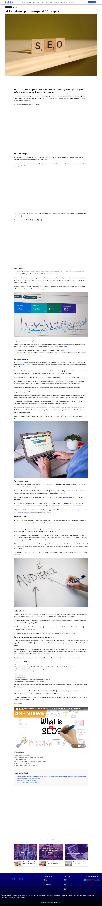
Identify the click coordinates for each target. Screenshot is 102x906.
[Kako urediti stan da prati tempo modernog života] (68, 863)
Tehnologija (8, 7)
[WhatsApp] (49, 80)
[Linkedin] (52, 80)
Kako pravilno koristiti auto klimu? (76, 853)
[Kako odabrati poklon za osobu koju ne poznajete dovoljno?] (42, 863)
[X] (46, 80)
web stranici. (64, 346)
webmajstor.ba (18, 703)
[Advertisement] (51, 128)
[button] (98, 2)
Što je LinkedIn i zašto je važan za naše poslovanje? (29, 757)
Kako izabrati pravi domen (22, 755)
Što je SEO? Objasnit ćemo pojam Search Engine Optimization (32, 761)
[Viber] (55, 80)
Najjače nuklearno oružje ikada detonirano (26, 765)
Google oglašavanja (28, 657)
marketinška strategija (22, 362)
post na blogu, (57, 371)
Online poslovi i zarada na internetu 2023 (28, 782)
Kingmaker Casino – (25, 852)
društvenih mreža (50, 410)
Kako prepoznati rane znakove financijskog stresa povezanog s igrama (50, 850)
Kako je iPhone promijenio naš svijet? (27, 780)
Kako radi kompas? (20, 759)
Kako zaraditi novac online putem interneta (28, 778)
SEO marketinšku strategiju (71, 381)
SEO (50, 278)
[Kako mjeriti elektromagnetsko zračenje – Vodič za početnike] (17, 863)
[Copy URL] (59, 80)
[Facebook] (43, 80)
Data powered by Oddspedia (91, 876)
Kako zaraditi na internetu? (22, 763)
